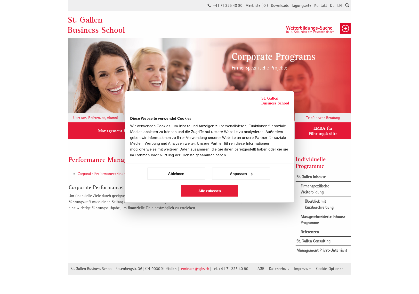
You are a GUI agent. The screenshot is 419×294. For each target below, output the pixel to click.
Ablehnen (176, 174)
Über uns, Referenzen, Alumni (95, 117)
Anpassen (238, 174)
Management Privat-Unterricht (322, 250)
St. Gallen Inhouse (311, 176)
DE (332, 5)
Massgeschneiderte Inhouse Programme (323, 219)
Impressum (303, 268)
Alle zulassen (209, 191)
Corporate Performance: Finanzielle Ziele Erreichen (118, 173)
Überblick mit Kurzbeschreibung (319, 204)
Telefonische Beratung (323, 117)
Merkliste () (256, 5)
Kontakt (320, 5)
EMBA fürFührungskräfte (323, 131)
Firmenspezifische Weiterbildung (315, 188)
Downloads (280, 5)
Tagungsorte (301, 5)
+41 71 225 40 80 (227, 5)
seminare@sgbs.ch (194, 268)
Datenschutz (279, 268)
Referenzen (310, 231)
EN (339, 5)
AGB (261, 268)
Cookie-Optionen (330, 268)
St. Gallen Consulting (313, 240)
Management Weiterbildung (124, 130)
